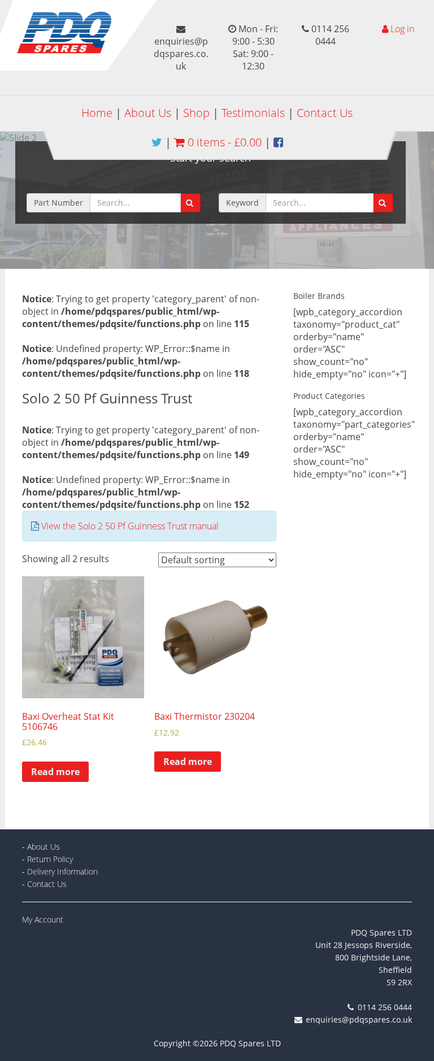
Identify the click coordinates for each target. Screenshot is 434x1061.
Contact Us (325, 112)
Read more (55, 772)
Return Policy (50, 859)
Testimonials (253, 112)
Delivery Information (62, 871)
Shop (196, 112)
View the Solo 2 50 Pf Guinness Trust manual (130, 526)
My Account (42, 919)
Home (96, 112)
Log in (402, 29)
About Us (147, 112)
